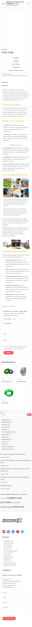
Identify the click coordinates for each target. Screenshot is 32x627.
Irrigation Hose (12, 75)
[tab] (16, 82)
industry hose (3, 498)
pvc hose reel (15, 503)
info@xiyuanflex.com (11, 585)
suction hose (6, 507)
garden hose (10, 494)
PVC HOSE (19, 75)
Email (5, 340)
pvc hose (6, 502)
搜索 (2, 412)
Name (5, 334)
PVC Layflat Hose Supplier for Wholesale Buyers (13, 454)
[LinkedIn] (13, 531)
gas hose (17, 494)
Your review (7, 323)
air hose (3, 494)
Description (5, 82)
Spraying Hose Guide (6, 485)
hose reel (24, 494)
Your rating (7, 319)
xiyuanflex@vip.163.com (8, 587)
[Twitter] (22, 531)
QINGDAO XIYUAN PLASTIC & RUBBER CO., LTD (15, 3)
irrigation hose (14, 497)
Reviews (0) (5, 85)
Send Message (9, 618)
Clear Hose (4, 49)
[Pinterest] (17, 531)
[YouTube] (3, 531)
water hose (18, 506)
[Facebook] (8, 531)
